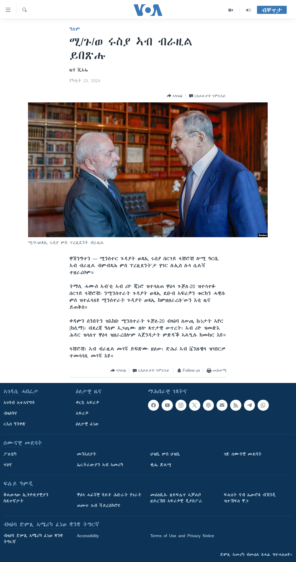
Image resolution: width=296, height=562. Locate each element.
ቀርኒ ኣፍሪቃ (87, 402)
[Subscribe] (222, 405)
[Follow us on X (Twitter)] (194, 405)
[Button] (174, 95)
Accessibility (88, 535)
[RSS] (235, 405)
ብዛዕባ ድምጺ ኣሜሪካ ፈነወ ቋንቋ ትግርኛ (33, 538)
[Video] (231, 10)
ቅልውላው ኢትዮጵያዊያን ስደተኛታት (25, 498)
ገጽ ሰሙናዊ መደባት (243, 454)
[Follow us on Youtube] (167, 405)
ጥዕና (7, 464)
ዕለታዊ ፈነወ (87, 424)
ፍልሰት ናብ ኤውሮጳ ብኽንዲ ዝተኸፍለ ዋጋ (249, 498)
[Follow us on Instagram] (180, 405)
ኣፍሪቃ (82, 413)
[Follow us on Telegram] (249, 405)
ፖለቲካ (9, 454)
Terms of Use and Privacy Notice (182, 535)
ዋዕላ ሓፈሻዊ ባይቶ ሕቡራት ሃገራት (109, 494)
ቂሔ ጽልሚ (160, 464)
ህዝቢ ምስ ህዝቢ (165, 454)
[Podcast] (208, 405)
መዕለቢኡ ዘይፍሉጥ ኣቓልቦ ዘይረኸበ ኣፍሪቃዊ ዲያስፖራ (176, 498)
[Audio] (248, 10)
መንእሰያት (86, 454)
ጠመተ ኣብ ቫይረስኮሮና (98, 505)
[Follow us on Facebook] (153, 405)
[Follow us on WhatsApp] (263, 405)
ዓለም (74, 29)
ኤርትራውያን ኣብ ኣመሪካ (100, 464)
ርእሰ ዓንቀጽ (14, 424)
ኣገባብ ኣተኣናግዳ (19, 402)
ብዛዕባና (10, 413)
